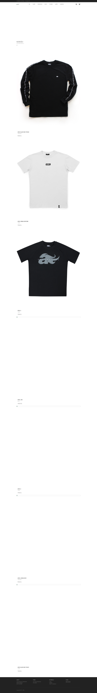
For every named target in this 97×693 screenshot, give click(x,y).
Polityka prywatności (37, 681)
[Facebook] (66, 682)
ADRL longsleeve (22, 578)
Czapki (56, 4)
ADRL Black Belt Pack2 (23, 132)
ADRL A (19, 310)
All (29, 4)
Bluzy (46, 4)
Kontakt (50, 682)
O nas (50, 681)
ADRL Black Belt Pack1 (23, 667)
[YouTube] (69, 682)
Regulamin (35, 682)
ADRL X (19, 489)
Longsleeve (40, 4)
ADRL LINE (20, 399)
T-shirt (34, 4)
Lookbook (62, 4)
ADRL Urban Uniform (23, 221)
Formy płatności (20, 682)
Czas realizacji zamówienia (22, 681)
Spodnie (51, 4)
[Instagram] (68, 682)
